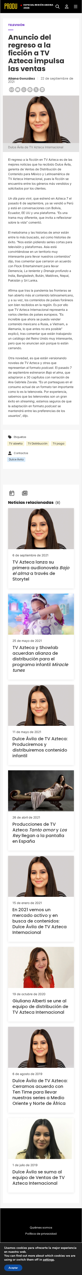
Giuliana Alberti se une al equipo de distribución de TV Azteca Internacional (40, 1006)
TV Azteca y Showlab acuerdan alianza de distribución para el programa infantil (40, 658)
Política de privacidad (41, 1234)
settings (48, 1260)
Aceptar (13, 1268)
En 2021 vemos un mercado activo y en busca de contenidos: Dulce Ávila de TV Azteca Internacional (39, 921)
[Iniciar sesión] (65, 6)
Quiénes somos (41, 1228)
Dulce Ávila (16, 459)
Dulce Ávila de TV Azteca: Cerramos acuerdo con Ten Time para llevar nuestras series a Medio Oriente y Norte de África (40, 1092)
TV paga (58, 443)
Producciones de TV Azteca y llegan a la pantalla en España (39, 832)
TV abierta (16, 443)
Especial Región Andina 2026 (38, 6)
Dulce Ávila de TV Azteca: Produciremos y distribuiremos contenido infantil (40, 747)
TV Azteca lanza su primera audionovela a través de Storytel (40, 570)
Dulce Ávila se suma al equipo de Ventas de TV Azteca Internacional (38, 1177)
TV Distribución (37, 443)
